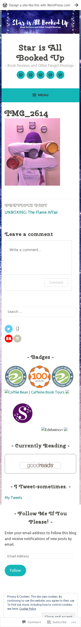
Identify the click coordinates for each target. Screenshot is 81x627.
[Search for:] (40, 311)
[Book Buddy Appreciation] (50, 75)
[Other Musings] (60, 75)
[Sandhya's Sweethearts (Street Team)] (22, 430)
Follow (15, 570)
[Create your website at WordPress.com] (40, 5)
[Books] (20, 75)
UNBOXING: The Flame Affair (31, 208)
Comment (56, 282)
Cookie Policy (27, 608)
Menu (43, 95)
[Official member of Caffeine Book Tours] (35, 392)
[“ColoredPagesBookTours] (66, 430)
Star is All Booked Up (40, 52)
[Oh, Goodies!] (40, 75)
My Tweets (13, 498)
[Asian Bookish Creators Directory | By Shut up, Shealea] (67, 392)
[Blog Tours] (30, 75)
